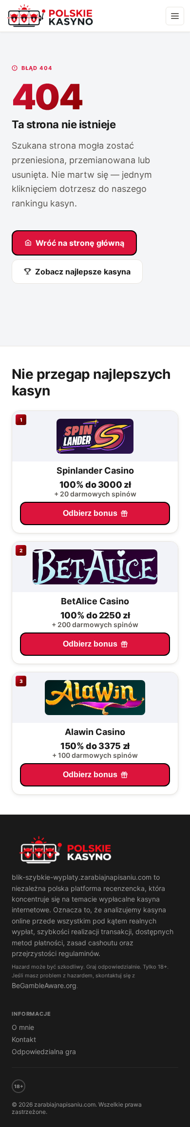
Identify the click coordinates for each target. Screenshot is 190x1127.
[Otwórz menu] (175, 16)
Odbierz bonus (90, 513)
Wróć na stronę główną (80, 243)
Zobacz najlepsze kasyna (83, 271)
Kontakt (24, 1039)
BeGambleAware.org (44, 985)
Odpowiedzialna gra (44, 1051)
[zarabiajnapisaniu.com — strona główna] (95, 851)
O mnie (23, 1027)
